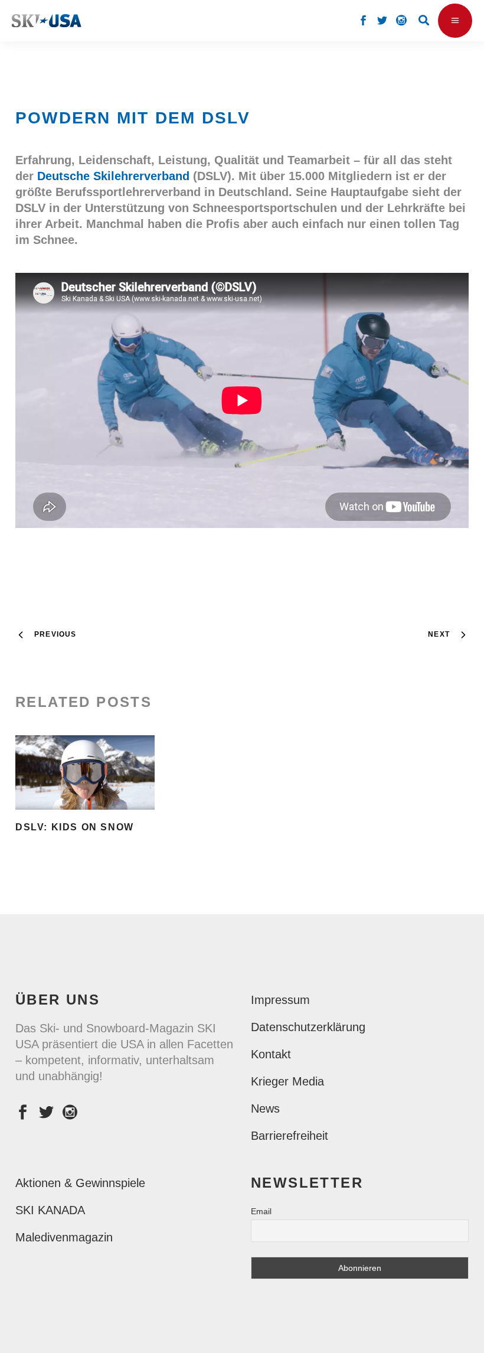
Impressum (280, 999)
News (265, 1108)
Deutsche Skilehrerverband (113, 175)
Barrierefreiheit (289, 1135)
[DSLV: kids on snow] (85, 772)
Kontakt (271, 1054)
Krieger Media (287, 1081)
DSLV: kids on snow (74, 827)
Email (261, 1211)
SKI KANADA (50, 1210)
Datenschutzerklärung (308, 1027)
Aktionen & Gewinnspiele (80, 1182)
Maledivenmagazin (64, 1237)
